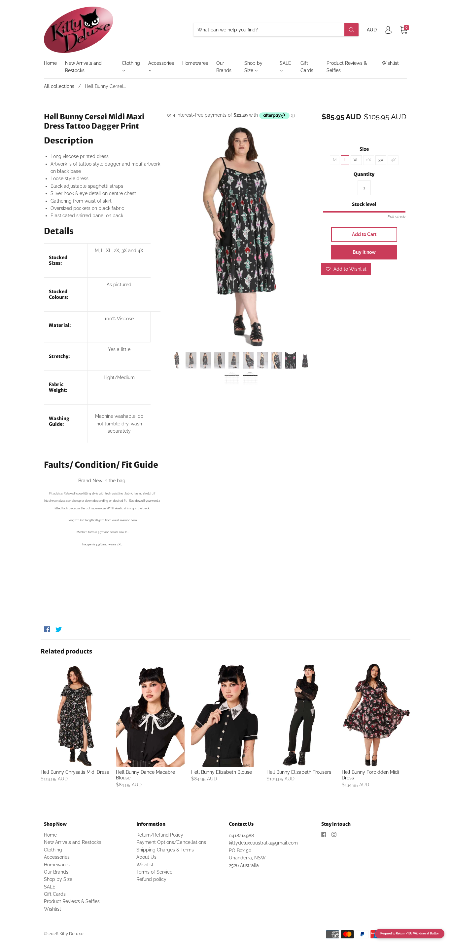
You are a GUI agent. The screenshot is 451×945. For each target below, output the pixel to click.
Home (50, 63)
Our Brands (223, 66)
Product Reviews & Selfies (347, 66)
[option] (241, 236)
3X (380, 159)
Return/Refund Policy (159, 835)
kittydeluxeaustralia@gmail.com (263, 843)
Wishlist (390, 63)
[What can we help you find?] (276, 29)
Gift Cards (306, 66)
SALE (285, 63)
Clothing (131, 63)
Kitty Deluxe (71, 933)
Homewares (195, 63)
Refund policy (151, 879)
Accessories (161, 63)
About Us (146, 857)
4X (393, 159)
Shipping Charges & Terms (165, 849)
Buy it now (364, 252)
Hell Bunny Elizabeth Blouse (221, 772)
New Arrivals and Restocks (83, 66)
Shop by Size (253, 66)
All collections (59, 86)
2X (368, 159)
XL (356, 159)
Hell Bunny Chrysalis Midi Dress (75, 772)
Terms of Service (154, 872)
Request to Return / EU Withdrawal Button (409, 933)
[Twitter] (59, 629)
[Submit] (351, 29)
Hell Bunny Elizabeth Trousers (298, 772)
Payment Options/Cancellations (171, 842)
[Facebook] (47, 629)
